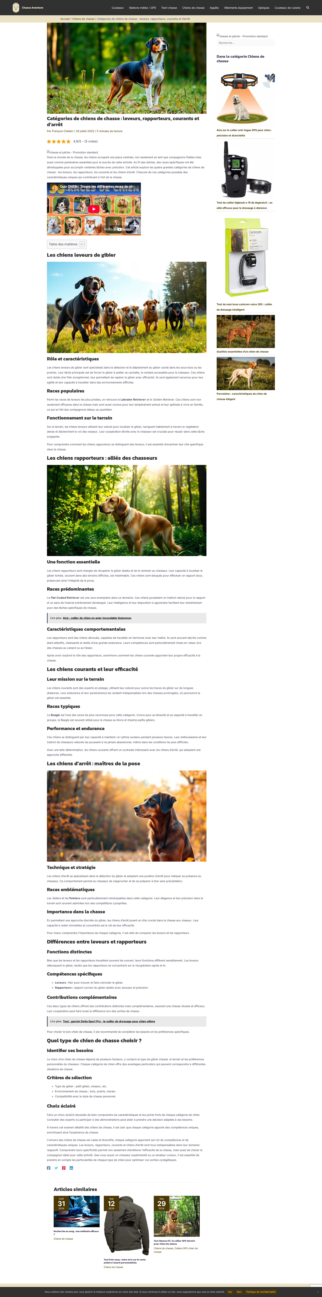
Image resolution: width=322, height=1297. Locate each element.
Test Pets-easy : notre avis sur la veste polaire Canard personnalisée (125, 1261)
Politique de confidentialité (261, 1291)
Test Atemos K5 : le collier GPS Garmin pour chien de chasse (174, 1242)
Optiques (263, 7)
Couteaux (118, 7)
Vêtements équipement (238, 7)
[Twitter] (56, 1168)
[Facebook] (48, 1168)
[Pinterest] (63, 1168)
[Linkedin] (71, 1168)
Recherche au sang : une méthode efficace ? (76, 1233)
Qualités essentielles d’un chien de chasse (243, 351)
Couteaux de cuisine (287, 7)
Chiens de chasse (193, 7)
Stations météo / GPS (142, 7)
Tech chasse (169, 7)
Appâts (214, 7)
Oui (230, 1291)
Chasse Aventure (32, 8)
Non (239, 1291)
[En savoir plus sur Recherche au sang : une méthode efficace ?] (77, 1211)
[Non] (317, 1292)
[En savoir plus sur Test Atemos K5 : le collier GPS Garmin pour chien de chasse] (177, 1216)
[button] (307, 8)
